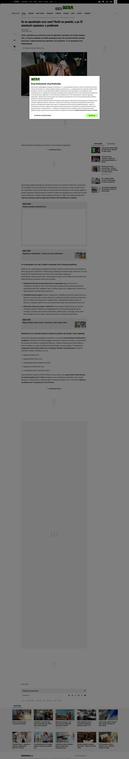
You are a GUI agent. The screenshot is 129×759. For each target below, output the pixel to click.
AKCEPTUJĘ (92, 115)
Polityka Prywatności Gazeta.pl (83, 110)
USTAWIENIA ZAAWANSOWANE (42, 115)
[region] (64, 97)
